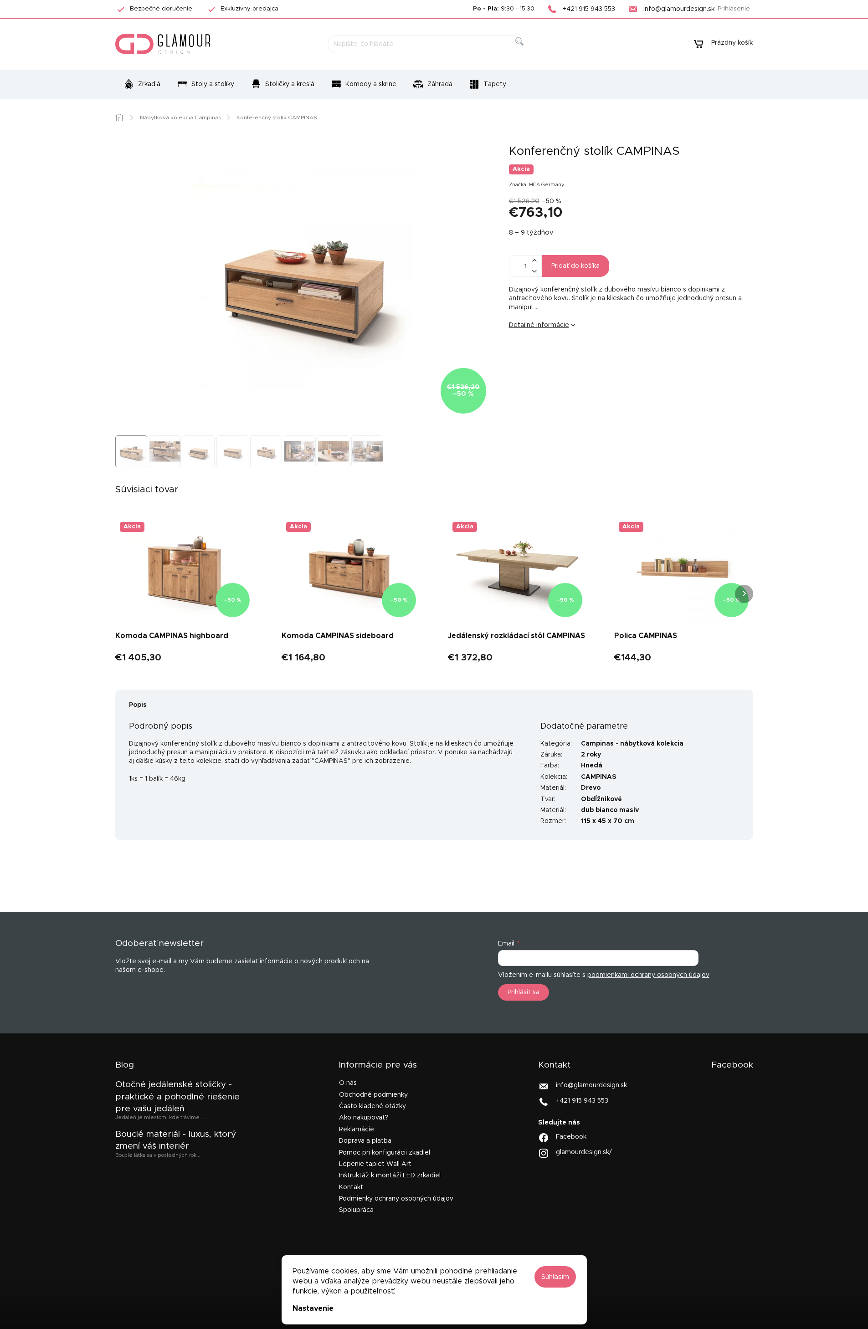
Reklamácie (356, 1129)
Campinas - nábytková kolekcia (632, 744)
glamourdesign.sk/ (584, 1152)
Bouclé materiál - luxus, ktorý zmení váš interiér (175, 1140)
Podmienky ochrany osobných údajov (396, 1199)
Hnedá (591, 765)
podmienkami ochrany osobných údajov (648, 975)
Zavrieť (579, 355)
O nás (348, 1083)
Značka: (537, 184)
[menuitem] (142, 84)
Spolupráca (356, 1210)
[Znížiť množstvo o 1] (534, 271)
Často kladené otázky (372, 1106)
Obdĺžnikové (601, 799)
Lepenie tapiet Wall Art (375, 1164)
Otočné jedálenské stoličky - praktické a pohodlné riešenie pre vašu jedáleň (177, 1096)
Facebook (571, 1136)
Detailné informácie (539, 325)
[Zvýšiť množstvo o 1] (534, 261)
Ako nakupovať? (364, 1117)
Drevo (591, 788)
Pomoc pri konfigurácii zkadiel (384, 1153)
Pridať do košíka (575, 266)
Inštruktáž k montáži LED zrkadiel (390, 1175)
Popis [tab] (138, 705)
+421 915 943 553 (582, 1101)
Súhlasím (555, 1276)
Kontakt (351, 1187)
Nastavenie (313, 1308)
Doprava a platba (365, 1141)
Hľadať (527, 51)
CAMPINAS (598, 777)
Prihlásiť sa (523, 992)
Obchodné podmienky (373, 1095)
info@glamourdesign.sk (591, 1085)
